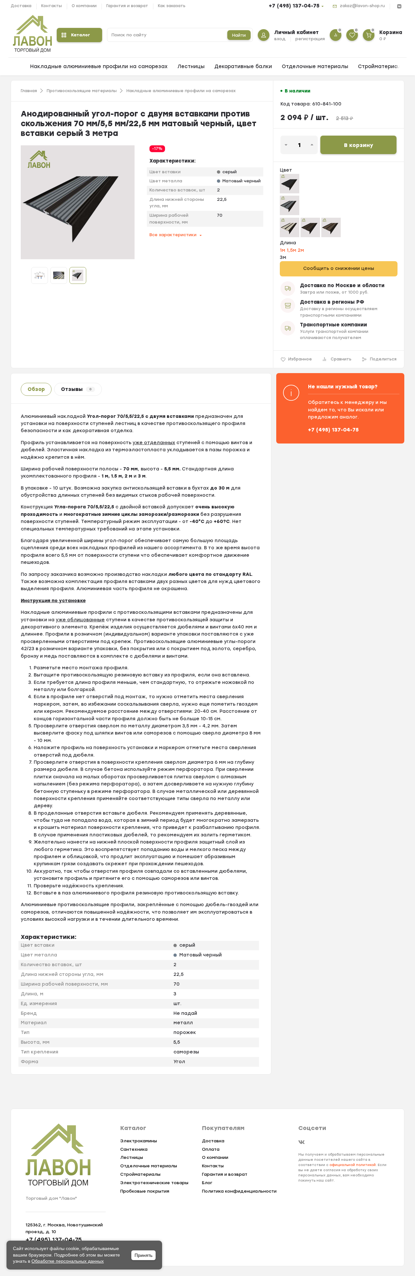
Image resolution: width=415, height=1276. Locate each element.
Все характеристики (172, 234)
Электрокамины (138, 1140)
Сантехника (134, 1149)
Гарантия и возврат (127, 6)
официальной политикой (352, 1165)
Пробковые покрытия (144, 1191)
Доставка (21, 6)
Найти (239, 35)
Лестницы (191, 66)
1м (283, 250)
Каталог (80, 34)
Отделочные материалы (315, 66)
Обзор (36, 389)
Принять (143, 1255)
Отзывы (76, 389)
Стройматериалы (381, 66)
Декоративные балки (243, 66)
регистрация (310, 38)
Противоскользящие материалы (82, 91)
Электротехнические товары (154, 1182)
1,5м (292, 250)
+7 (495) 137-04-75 (294, 6)
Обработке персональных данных (67, 1261)
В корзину (358, 145)
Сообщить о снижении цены (338, 268)
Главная (29, 91)
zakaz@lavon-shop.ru (362, 6)
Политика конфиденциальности (239, 1191)
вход (280, 38)
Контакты (51, 6)
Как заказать (171, 6)
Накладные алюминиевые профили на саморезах (99, 66)
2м (301, 250)
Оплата (210, 1149)
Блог (207, 1182)
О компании (84, 6)
